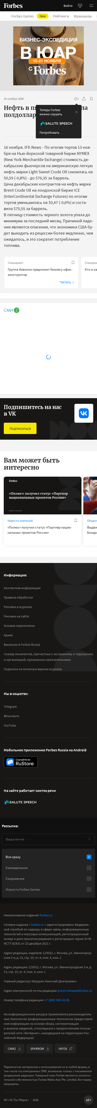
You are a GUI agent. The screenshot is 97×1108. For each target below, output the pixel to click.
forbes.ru (46, 915)
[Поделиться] (84, 99)
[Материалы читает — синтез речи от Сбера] (76, 99)
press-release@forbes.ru (75, 990)
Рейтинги (61, 16)
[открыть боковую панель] (80, 5)
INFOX (63, 1048)
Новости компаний (20, 521)
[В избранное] (91, 99)
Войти (68, 6)
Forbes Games (28, 16)
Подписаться (20, 428)
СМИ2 (12, 1048)
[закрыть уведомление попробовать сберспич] (76, 112)
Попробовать (49, 132)
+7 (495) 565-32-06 (56, 1000)
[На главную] (13, 5)
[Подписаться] (89, 839)
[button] (91, 5)
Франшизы (83, 16)
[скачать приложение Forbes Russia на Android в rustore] (21, 762)
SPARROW (37, 1048)
